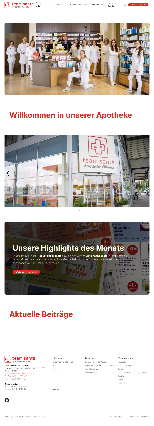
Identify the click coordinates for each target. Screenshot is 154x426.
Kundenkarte (90, 373)
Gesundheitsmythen (126, 365)
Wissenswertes (125, 358)
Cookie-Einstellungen (119, 417)
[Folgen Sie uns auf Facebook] (7, 400)
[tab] (76, 211)
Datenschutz (144, 417)
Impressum (133, 417)
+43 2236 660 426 (19, 376)
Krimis (120, 380)
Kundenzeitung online (126, 376)
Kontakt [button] (96, 5)
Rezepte (121, 369)
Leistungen (90, 358)
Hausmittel (122, 362)
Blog (54, 365)
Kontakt (56, 390)
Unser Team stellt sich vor (63, 362)
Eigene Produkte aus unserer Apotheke (100, 365)
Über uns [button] (38, 4)
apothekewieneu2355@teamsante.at (19, 373)
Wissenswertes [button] (77, 5)
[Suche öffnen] (125, 4)
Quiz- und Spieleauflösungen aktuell (132, 373)
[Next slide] (145, 173)
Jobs (55, 369)
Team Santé (111, 4)
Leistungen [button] (56, 5)
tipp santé (121, 383)
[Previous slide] (8, 173)
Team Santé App (91, 369)
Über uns (57, 358)
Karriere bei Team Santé (138, 5)
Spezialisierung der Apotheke (97, 362)
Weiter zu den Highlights (26, 272)
